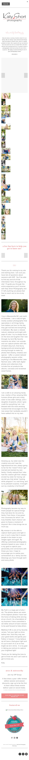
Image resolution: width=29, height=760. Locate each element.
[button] (3, 75)
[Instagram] (14, 738)
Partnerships (14, 745)
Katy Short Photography (21, 744)
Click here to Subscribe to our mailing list (14, 695)
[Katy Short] (17, 738)
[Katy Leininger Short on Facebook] (12, 738)
